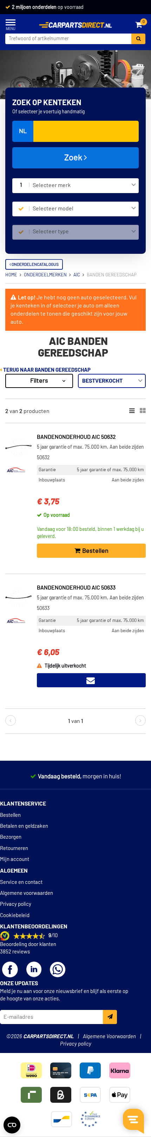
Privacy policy (15, 904)
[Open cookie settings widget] (12, 1125)
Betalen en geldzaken (24, 826)
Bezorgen (10, 837)
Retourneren (14, 848)
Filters (39, 381)
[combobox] (84, 185)
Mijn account (14, 859)
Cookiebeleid (14, 915)
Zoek (74, 158)
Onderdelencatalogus (35, 264)
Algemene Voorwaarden (109, 1036)
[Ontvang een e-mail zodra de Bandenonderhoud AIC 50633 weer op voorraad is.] (91, 680)
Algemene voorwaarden (26, 893)
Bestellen (10, 815)
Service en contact (21, 882)
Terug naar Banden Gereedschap (46, 370)
